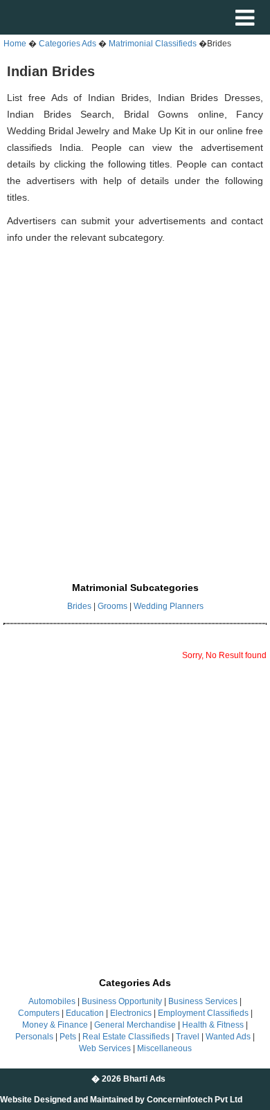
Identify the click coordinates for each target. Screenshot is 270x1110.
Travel (187, 1036)
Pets (68, 1036)
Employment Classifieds (203, 1013)
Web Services (105, 1048)
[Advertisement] (135, 398)
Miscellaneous (164, 1048)
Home (14, 43)
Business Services (202, 1001)
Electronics (131, 1013)
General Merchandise (135, 1025)
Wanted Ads (228, 1036)
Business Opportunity (122, 1001)
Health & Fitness (213, 1025)
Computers (39, 1013)
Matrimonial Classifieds (154, 43)
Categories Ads (67, 43)
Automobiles (51, 1001)
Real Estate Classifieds (126, 1036)
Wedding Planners (169, 606)
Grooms (112, 606)
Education (85, 1013)
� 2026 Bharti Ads (128, 1079)
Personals (34, 1036)
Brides (79, 606)
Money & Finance (55, 1025)
